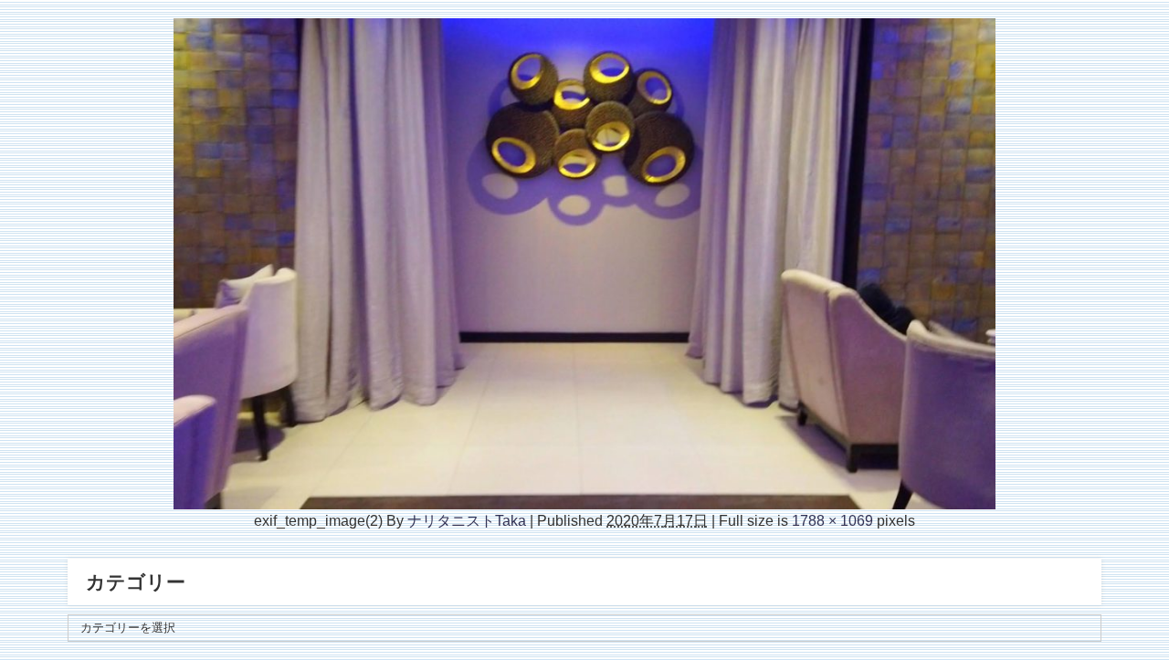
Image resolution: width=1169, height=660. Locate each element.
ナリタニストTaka (466, 520)
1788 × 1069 (832, 520)
